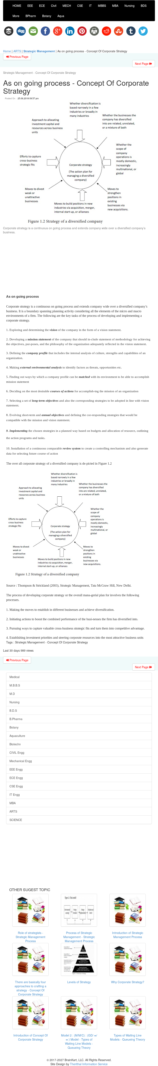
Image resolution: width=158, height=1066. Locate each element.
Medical (14, 677)
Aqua (60, 16)
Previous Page (18, 57)
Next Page (142, 64)
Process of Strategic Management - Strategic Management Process (79, 937)
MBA (115, 5)
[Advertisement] (79, 265)
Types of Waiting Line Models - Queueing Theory (127, 1037)
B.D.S (13, 710)
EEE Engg (16, 769)
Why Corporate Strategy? (127, 982)
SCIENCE (15, 820)
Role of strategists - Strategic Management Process (30, 937)
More (16, 16)
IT (90, 5)
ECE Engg (16, 778)
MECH (67, 5)
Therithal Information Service (89, 1064)
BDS (143, 5)
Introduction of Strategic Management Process (127, 935)
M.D (12, 694)
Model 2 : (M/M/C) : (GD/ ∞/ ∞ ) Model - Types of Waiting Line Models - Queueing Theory (79, 1041)
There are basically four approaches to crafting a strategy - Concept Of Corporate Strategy (30, 988)
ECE (42, 5)
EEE (30, 5)
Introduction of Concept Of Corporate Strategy (30, 1037)
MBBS (102, 5)
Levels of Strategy (79, 982)
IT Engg (14, 794)
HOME (17, 5)
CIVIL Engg (16, 752)
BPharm (31, 16)
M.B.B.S (14, 685)
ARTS (17, 51)
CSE (80, 5)
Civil (53, 5)
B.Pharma (15, 719)
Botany (46, 16)
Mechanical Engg (20, 761)
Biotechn (15, 744)
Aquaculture (17, 736)
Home (7, 51)
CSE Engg (16, 786)
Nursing (129, 5)
